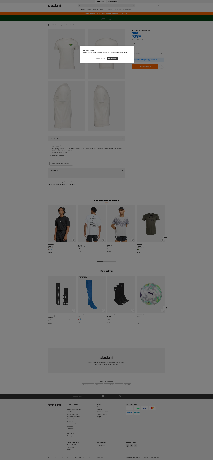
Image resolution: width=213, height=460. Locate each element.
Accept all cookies (112, 58)
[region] (107, 54)
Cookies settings (100, 58)
